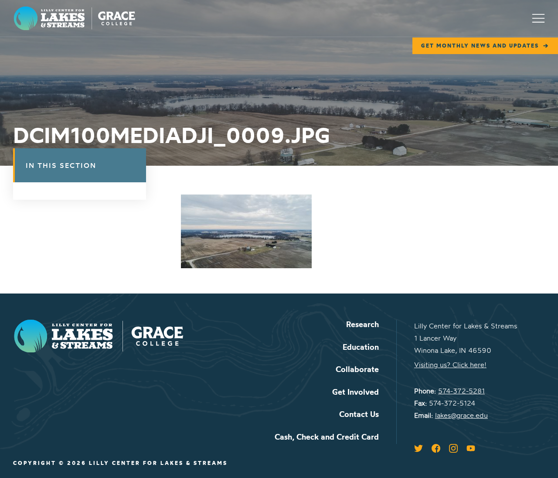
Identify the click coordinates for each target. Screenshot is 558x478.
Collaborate (357, 369)
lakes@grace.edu (461, 415)
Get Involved (355, 392)
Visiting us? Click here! (450, 364)
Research (362, 324)
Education (361, 347)
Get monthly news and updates (480, 45)
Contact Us (359, 414)
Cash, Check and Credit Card (327, 437)
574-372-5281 (461, 390)
